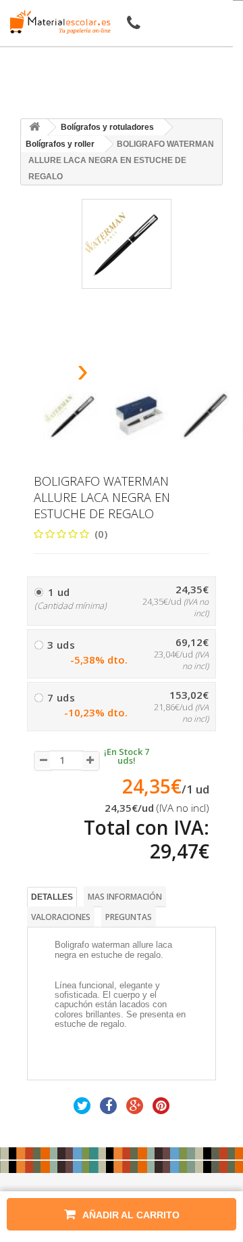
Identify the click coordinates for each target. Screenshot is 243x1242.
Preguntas (128, 917)
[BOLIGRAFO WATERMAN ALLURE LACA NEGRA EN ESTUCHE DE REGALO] (73, 416)
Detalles (52, 897)
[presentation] (48, 374)
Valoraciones (60, 917)
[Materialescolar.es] (56, 22)
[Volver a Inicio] (34, 127)
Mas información (125, 896)
